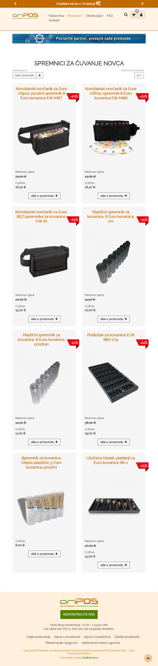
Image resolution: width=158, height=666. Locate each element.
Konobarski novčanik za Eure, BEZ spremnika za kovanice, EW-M (41, 216)
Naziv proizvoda (24, 75)
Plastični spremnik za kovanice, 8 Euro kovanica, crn (110, 216)
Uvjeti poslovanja (38, 637)
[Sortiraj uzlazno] (39, 75)
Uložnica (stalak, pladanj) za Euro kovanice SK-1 (111, 460)
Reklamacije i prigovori (62, 643)
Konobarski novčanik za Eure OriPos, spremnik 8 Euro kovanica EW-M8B (110, 93)
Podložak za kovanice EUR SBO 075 (110, 337)
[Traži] (125, 15)
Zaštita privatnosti (126, 637)
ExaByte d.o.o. (90, 657)
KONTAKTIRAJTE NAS (79, 614)
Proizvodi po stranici (132, 70)
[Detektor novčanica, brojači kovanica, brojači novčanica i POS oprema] (25, 14)
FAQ (110, 16)
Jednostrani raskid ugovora (101, 643)
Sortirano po (20, 70)
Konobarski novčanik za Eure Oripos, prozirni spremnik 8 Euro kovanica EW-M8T (41, 93)
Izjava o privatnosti (67, 637)
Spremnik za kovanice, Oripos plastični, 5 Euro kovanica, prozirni (41, 463)
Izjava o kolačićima (97, 637)
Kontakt (54, 20)
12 (138, 75)
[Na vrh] (148, 658)
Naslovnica (56, 16)
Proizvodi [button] (74, 16)
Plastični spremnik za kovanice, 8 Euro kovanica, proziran (41, 339)
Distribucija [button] (93, 16)
